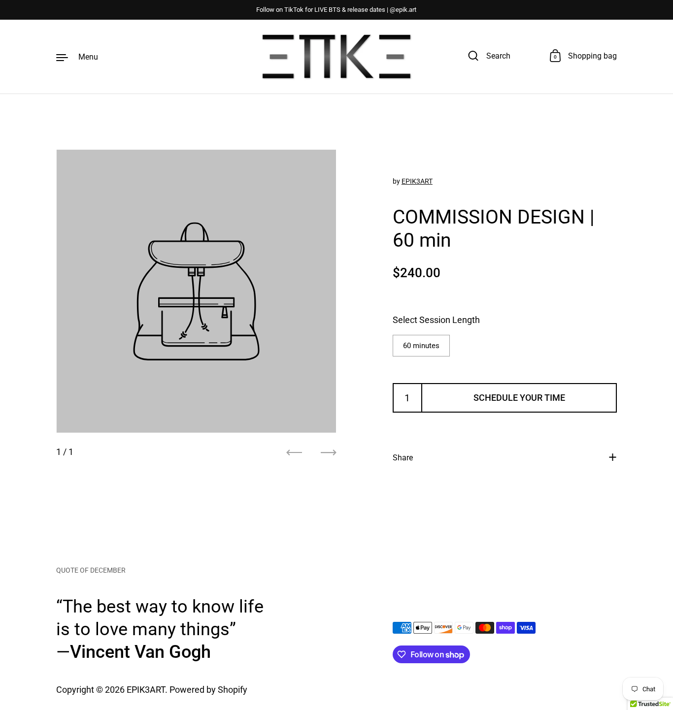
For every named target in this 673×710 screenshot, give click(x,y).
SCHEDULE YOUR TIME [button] (519, 397)
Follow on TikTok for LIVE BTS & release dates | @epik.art (336, 9)
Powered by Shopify (208, 689)
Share (403, 457)
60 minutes (421, 345)
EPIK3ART (417, 181)
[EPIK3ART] (336, 56)
